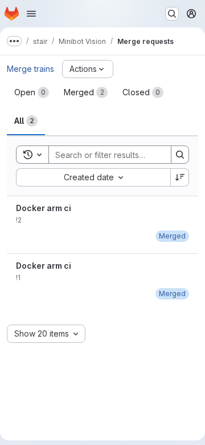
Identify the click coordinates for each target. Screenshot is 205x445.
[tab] (31, 92)
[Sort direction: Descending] (180, 177)
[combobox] (93, 177)
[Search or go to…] (172, 14)
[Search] (180, 154)
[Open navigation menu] (31, 14)
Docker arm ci (43, 208)
